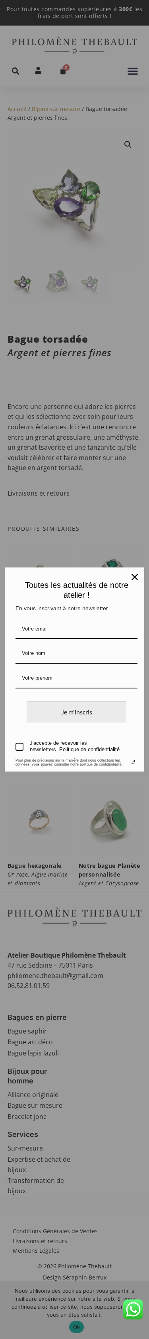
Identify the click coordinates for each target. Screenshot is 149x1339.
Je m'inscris (76, 712)
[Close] (134, 577)
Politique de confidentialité (89, 749)
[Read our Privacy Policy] (132, 762)
